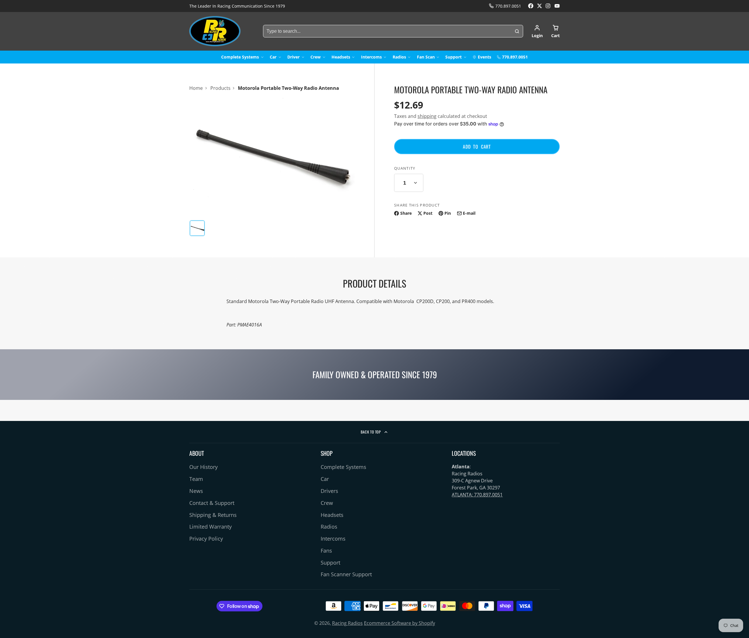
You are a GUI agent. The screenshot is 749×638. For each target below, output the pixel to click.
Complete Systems (240, 57)
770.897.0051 (508, 6)
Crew (315, 57)
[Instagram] (548, 5)
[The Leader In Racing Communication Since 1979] (237, 6)
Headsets (340, 57)
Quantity (404, 168)
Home (196, 88)
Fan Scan (426, 57)
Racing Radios (347, 623)
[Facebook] (530, 5)
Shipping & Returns (213, 514)
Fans (326, 550)
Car (273, 57)
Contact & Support (211, 502)
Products (220, 88)
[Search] (517, 31)
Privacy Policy (206, 538)
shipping (427, 116)
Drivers (329, 490)
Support (453, 57)
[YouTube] (557, 5)
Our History (203, 466)
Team (196, 478)
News (196, 490)
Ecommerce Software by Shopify (399, 623)
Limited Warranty (210, 526)
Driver (293, 57)
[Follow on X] (539, 5)
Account (537, 31)
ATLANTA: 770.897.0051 (477, 494)
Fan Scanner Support (346, 574)
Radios (399, 57)
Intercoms (371, 57)
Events (484, 57)
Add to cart (477, 146)
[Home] (214, 31)
